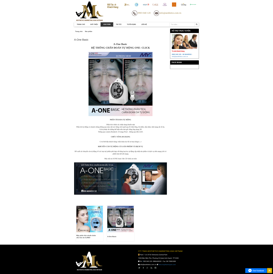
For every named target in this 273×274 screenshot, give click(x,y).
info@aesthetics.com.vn (180, 56)
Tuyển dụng (131, 24)
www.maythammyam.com (167, 264)
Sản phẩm (107, 24)
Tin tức (119, 24)
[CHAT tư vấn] (256, 270)
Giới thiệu (94, 24)
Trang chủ (81, 24)
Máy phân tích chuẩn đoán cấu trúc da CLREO (86, 236)
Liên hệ (144, 24)
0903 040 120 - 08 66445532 (182, 54)
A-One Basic (111, 236)
